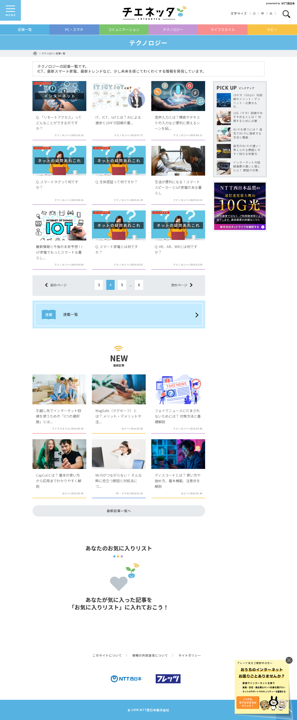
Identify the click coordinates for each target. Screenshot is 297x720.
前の (58, 285)
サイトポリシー (189, 655)
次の (179, 285)
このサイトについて (107, 655)
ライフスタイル (222, 29)
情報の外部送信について (150, 655)
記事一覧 (25, 29)
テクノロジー (173, 29)
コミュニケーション (123, 29)
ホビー (272, 29)
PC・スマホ (74, 29)
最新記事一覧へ (119, 510)
